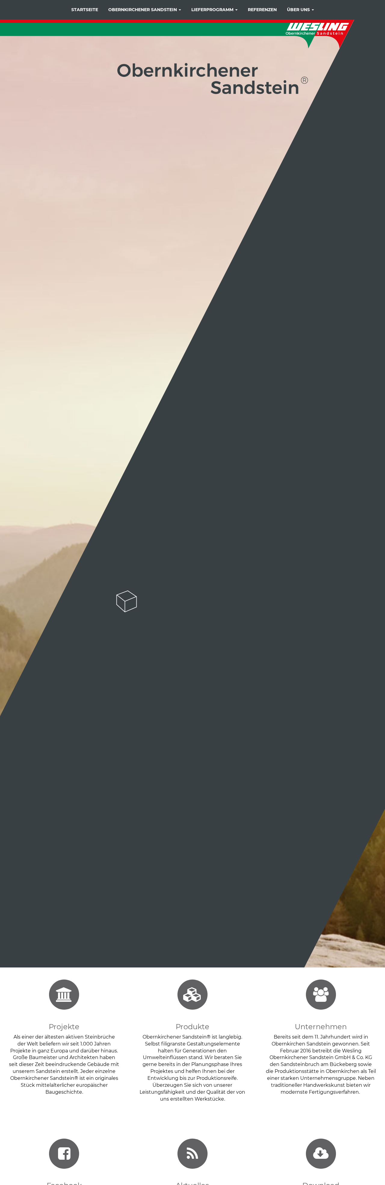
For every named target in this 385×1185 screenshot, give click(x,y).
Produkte (192, 1026)
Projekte (64, 1026)
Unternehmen (321, 1026)
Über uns (299, 9)
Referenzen (262, 9)
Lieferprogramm (213, 9)
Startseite (84, 9)
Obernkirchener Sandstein (143, 9)
